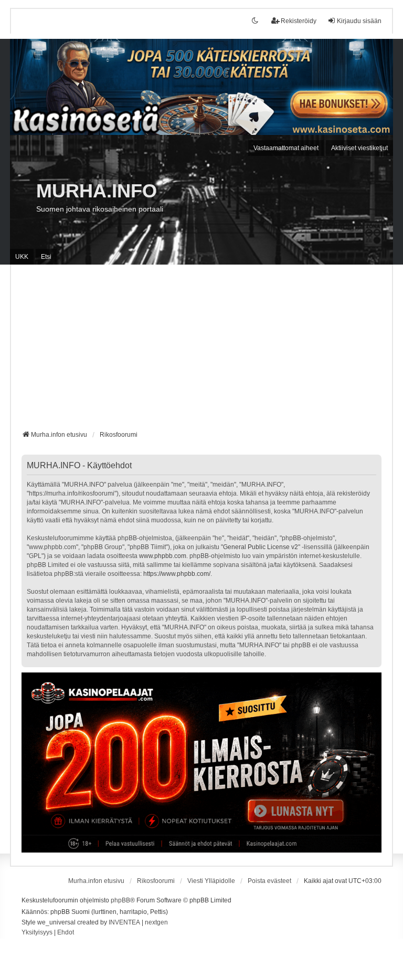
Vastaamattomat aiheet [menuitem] (286, 148)
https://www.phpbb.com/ (176, 573)
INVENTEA (124, 922)
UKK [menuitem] (21, 256)
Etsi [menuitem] (46, 256)
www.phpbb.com (162, 556)
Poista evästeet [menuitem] (269, 881)
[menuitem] (37, 933)
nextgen (156, 922)
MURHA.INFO (96, 191)
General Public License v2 (260, 547)
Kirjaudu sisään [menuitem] (359, 21)
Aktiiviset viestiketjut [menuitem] (359, 148)
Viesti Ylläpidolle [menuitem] (211, 881)
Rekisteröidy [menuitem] (298, 21)
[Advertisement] (201, 351)
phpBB (120, 900)
